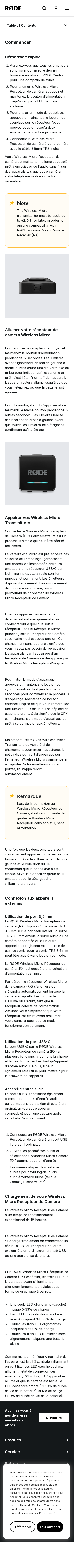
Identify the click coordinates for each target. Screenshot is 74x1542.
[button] (55, 8)
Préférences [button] (22, 1527)
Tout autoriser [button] (50, 1527)
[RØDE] (13, 8)
